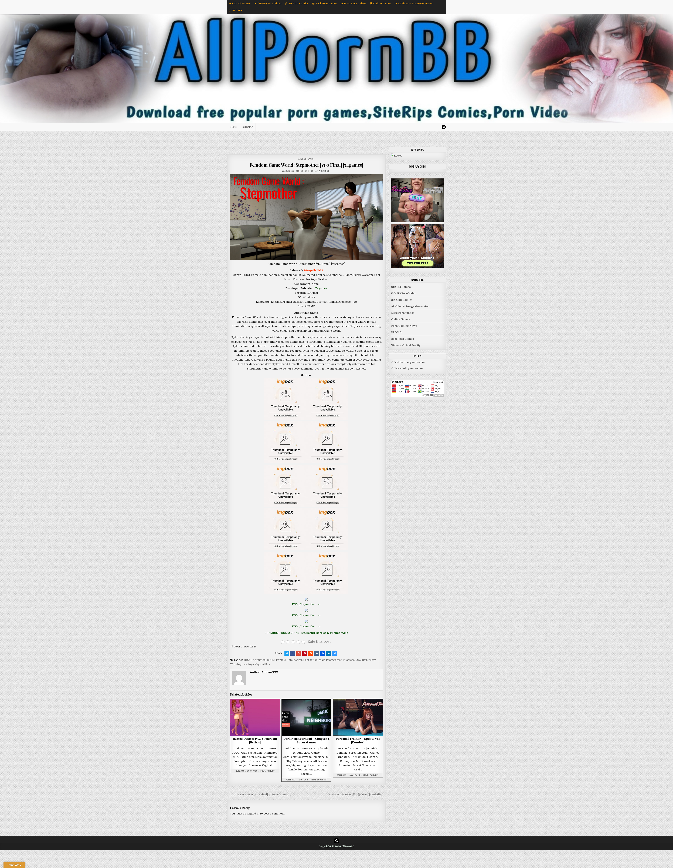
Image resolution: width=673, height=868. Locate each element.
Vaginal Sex (262, 664)
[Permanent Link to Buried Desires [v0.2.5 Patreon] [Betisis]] (255, 717)
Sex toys (248, 664)
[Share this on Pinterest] (304, 653)
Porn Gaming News (404, 325)
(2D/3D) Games (241, 3)
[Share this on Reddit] (310, 653)
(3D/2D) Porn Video (269, 3)
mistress (349, 659)
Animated (259, 659)
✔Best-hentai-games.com (408, 362)
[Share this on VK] (316, 653)
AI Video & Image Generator (415, 3)
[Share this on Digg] (322, 653)
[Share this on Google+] (298, 653)
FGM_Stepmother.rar (306, 604)
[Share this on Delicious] (334, 653)
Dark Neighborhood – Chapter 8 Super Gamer (306, 741)
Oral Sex (361, 659)
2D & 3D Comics (298, 3)
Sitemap (248, 127)
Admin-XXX (289, 170)
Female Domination (289, 659)
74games (321, 288)
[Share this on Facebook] (292, 653)
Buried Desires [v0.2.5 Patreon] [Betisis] (255, 741)
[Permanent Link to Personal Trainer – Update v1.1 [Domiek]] (358, 717)
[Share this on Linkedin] (328, 653)
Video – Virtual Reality (406, 345)
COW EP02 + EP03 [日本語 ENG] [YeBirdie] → (357, 794)
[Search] (444, 127)
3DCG (248, 659)
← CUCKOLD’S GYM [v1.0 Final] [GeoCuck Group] (259, 794)
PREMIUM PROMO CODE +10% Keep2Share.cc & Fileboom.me (306, 632)
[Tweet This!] (286, 653)
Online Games (382, 3)
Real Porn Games (326, 3)
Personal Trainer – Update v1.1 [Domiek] (358, 741)
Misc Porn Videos (355, 3)
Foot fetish (310, 659)
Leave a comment (321, 170)
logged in (253, 813)
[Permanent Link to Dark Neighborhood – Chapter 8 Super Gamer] (306, 717)
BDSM (271, 659)
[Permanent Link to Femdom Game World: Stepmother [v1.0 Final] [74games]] (306, 217)
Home (233, 127)
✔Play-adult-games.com (407, 368)
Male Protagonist (330, 659)
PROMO (237, 10)
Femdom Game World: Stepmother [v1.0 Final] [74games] (306, 165)
